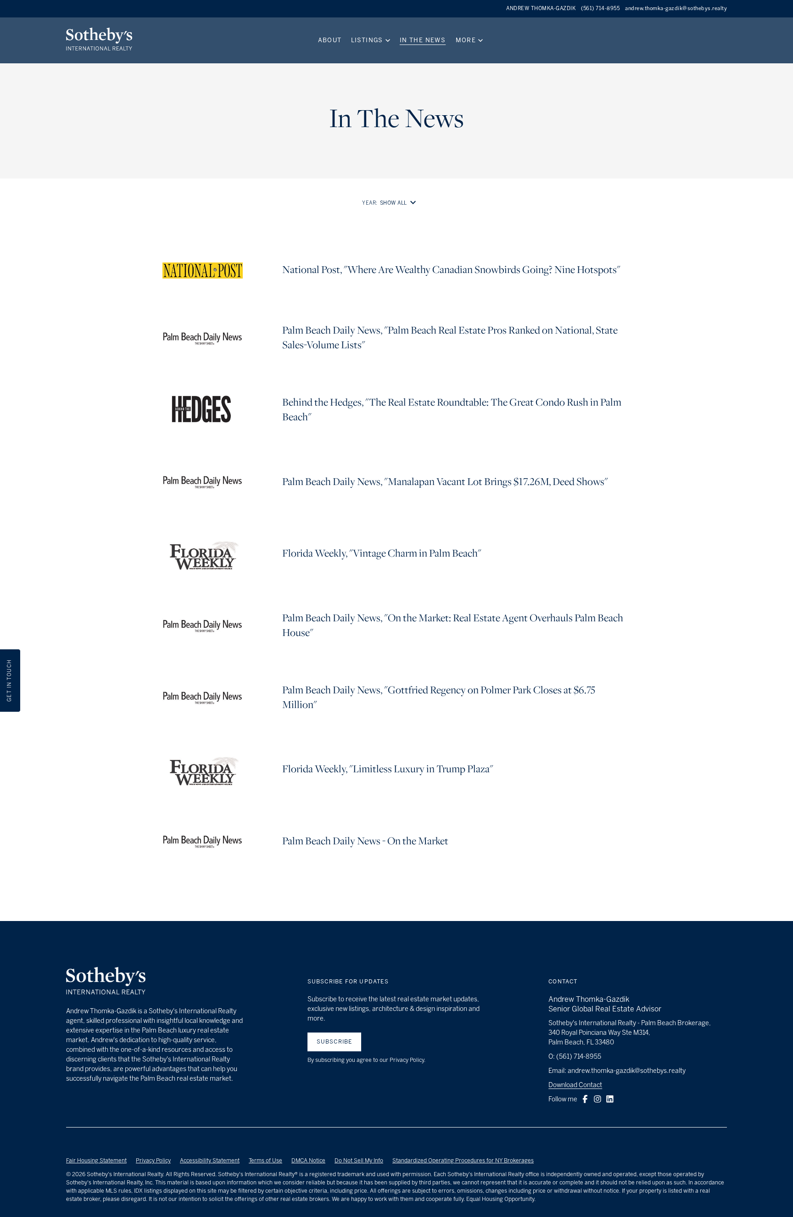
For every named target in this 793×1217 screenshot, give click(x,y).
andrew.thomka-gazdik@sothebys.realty (676, 8)
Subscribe (334, 1041)
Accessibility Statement (210, 1160)
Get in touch (9, 680)
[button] (585, 1099)
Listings (367, 40)
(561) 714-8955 (600, 8)
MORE (466, 40)
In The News (423, 40)
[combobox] (400, 203)
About (330, 40)
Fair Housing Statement (96, 1160)
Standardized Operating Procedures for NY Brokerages (463, 1160)
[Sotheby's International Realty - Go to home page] (105, 982)
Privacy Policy (153, 1160)
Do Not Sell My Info (359, 1160)
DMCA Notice (308, 1160)
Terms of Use (265, 1160)
